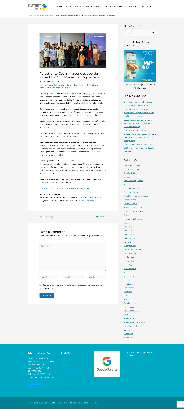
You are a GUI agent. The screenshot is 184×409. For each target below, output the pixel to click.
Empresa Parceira (131, 192)
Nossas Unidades (35, 384)
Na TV (65, 378)
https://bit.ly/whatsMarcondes (76, 188)
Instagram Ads (130, 246)
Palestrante (44, 87)
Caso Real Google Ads (133, 165)
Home (59, 6)
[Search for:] (140, 33)
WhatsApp (128, 334)
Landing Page (130, 253)
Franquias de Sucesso (133, 219)
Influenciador (129, 238)
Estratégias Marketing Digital (86, 85)
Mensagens (129, 261)
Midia (126, 273)
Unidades (132, 6)
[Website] (96, 277)
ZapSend (128, 338)
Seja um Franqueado (114, 6)
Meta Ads (128, 265)
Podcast (127, 299)
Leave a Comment (47, 85)
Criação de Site (130, 173)
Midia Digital (129, 276)
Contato (150, 6)
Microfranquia (130, 269)
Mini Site (127, 280)
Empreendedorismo (64, 85)
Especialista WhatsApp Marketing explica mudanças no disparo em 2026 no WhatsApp (138, 123)
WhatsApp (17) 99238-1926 (51, 188)
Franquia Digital (130, 204)
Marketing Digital (131, 257)
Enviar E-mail (33, 381)
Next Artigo (102, 217)
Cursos (127, 177)
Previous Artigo (45, 217)
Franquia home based (133, 208)
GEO (126, 223)
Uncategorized (130, 326)
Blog (142, 6)
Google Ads (129, 230)
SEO (126, 315)
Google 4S (128, 227)
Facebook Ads (130, 200)
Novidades (128, 284)
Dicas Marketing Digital (133, 181)
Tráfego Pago (130, 318)
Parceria (127, 296)
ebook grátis (68, 372)
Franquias (128, 215)
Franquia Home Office (133, 211)
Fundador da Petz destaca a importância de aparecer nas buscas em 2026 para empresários (139, 112)
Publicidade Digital (132, 311)
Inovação (128, 242)
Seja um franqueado (86, 201)
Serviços (77, 6)
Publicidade (129, 307)
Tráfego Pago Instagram (134, 322)
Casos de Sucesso (92, 6)
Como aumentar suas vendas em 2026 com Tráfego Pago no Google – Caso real (139, 148)
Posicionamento (131, 303)
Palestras (54, 87)
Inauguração (129, 234)
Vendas (127, 330)
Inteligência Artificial (132, 250)
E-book (127, 185)
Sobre (68, 6)
